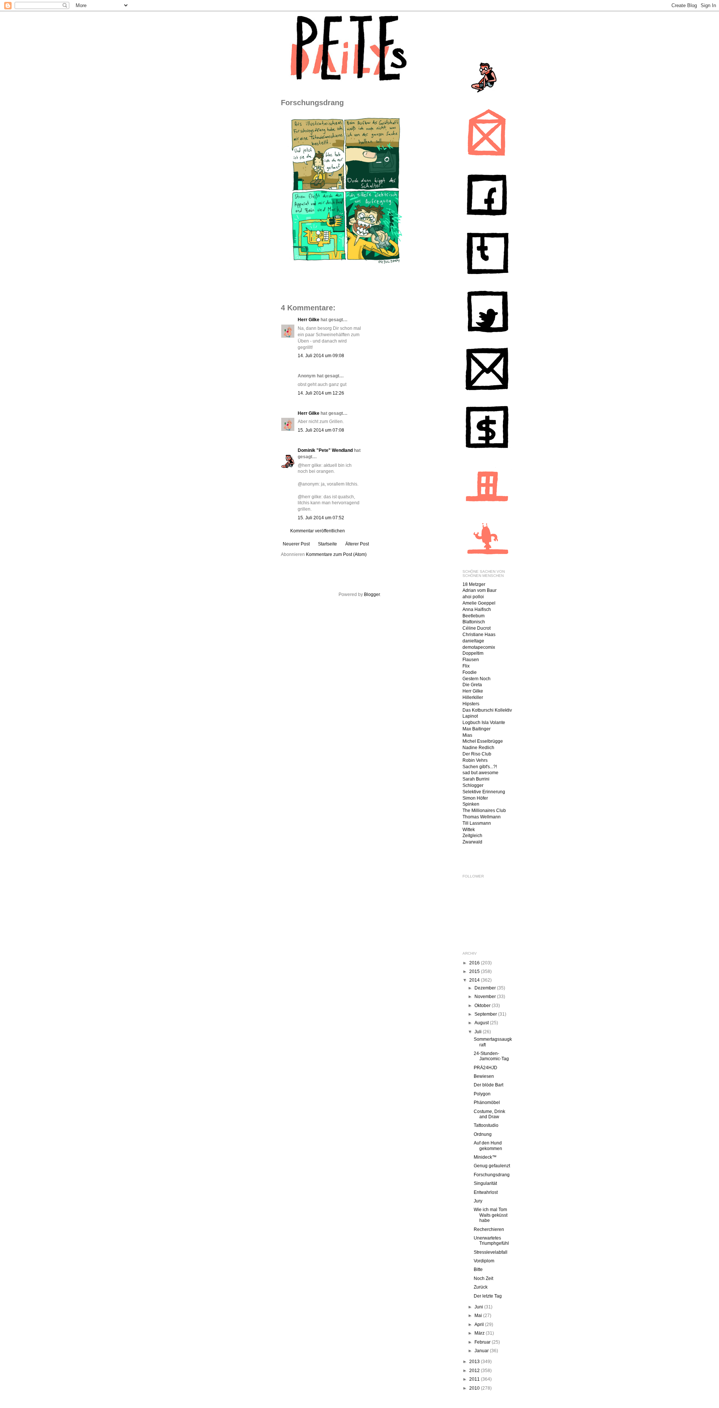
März (480, 1333)
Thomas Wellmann (481, 816)
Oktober (483, 1005)
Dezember (485, 988)
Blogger (372, 594)
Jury (478, 1201)
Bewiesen (484, 1076)
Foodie (469, 672)
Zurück (481, 1287)
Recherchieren (489, 1229)
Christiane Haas (478, 634)
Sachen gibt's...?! (479, 766)
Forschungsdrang (492, 1174)
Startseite (327, 544)
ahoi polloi (473, 596)
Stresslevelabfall (490, 1252)
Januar (482, 1350)
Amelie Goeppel (478, 603)
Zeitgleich (472, 835)
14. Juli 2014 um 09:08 (321, 355)
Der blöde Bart (488, 1085)
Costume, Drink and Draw (489, 1114)
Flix (466, 666)
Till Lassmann (476, 823)
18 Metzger (473, 584)
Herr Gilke (308, 319)
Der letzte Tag (488, 1296)
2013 (475, 1361)
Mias (467, 735)
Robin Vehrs (475, 760)
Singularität (485, 1183)
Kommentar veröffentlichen (317, 530)
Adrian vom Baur (479, 590)
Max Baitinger (476, 729)
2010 (475, 1388)
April (479, 1324)
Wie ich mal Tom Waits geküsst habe (490, 1215)
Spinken (470, 804)
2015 (475, 971)
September (486, 1014)
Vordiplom (484, 1260)
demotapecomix (478, 647)
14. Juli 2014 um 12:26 (321, 393)
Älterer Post (357, 544)
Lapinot (470, 716)
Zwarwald (472, 842)
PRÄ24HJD (485, 1067)
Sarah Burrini (475, 779)
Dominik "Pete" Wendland (325, 450)
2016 (475, 962)
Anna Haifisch (476, 609)
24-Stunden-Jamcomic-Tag (491, 1056)
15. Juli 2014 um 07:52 (321, 517)
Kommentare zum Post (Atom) (336, 554)
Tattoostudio (486, 1125)
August (482, 1022)
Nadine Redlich (478, 747)
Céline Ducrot (476, 628)
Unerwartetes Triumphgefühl (491, 1240)
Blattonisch (473, 621)
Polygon (482, 1094)
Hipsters (470, 703)
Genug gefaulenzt (492, 1165)
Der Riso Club (476, 754)
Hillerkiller (472, 697)
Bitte (478, 1269)
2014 (475, 980)
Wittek (468, 829)
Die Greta (472, 684)
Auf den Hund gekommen (488, 1145)
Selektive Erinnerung (483, 791)
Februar (483, 1342)
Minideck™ (485, 1157)
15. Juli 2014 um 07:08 (321, 430)
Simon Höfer (475, 798)
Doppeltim (472, 653)
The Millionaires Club (484, 810)
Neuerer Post (296, 544)
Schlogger (472, 785)
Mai (478, 1315)
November (485, 996)
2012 (475, 1370)
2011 (475, 1379)
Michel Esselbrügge (482, 741)
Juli (478, 1031)
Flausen (470, 659)
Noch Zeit (483, 1278)
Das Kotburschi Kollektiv (487, 710)
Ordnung (483, 1134)
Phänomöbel (487, 1102)
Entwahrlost (486, 1192)
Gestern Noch (476, 678)
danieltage (473, 641)
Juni (479, 1307)
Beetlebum (473, 615)
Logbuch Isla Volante (483, 722)
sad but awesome (480, 772)
